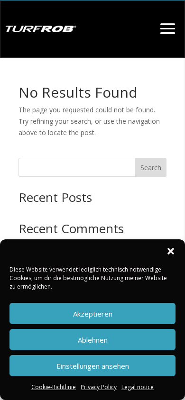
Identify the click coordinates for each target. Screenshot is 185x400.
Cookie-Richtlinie (53, 387)
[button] (171, 251)
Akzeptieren (92, 313)
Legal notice (137, 387)
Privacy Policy (99, 387)
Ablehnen (93, 340)
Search (150, 167)
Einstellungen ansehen (92, 366)
